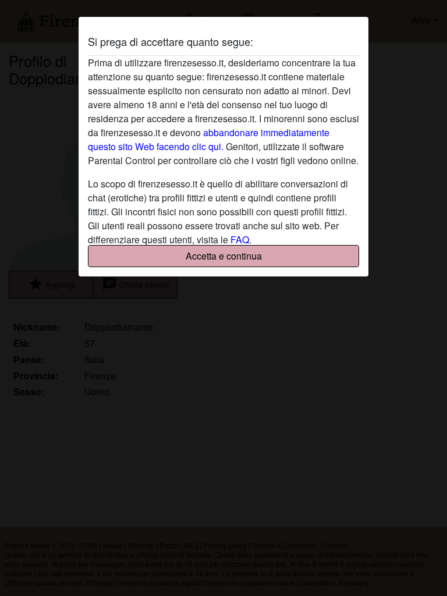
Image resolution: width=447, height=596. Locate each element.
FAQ (239, 239)
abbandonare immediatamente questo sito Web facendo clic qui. (208, 139)
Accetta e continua (224, 255)
